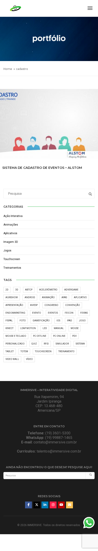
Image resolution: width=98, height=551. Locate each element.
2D (6, 289)
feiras (84, 313)
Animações (10, 224)
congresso (51, 305)
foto (23, 320)
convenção (72, 305)
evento (36, 313)
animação (48, 297)
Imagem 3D (10, 242)
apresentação (14, 305)
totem (24, 351)
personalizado (15, 343)
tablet (9, 351)
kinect (9, 328)
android (30, 297)
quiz (34, 343)
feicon (69, 313)
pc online (59, 336)
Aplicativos (10, 233)
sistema (80, 343)
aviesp (34, 305)
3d (16, 289)
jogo (82, 320)
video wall (12, 359)
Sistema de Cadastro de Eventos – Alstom (42, 168)
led (45, 328)
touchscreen (43, 351)
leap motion (28, 328)
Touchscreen (11, 259)
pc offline (39, 336)
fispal (9, 320)
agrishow (11, 297)
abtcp (28, 289)
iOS (58, 320)
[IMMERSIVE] (15, 8)
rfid (46, 343)
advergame (71, 289)
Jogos (7, 250)
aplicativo (80, 297)
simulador (62, 343)
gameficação (41, 320)
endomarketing (15, 313)
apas (64, 297)
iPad (69, 320)
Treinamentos (12, 267)
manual (59, 328)
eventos (53, 313)
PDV (74, 336)
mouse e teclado (15, 336)
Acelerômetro (48, 289)
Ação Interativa (13, 216)
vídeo (29, 359)
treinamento (66, 351)
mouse (75, 328)
